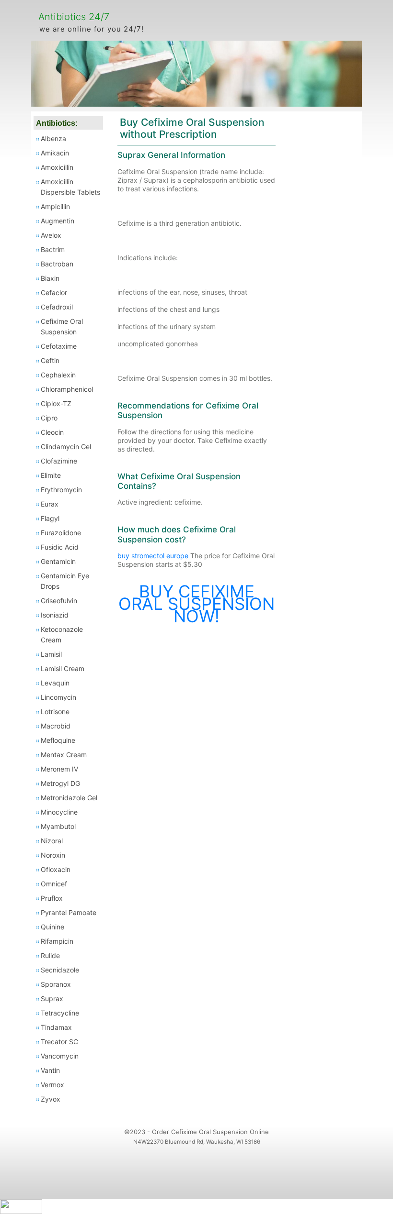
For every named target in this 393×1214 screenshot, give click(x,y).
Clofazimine (59, 461)
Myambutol (58, 826)
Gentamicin (58, 561)
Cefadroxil (57, 307)
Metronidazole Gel (69, 798)
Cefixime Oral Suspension (62, 326)
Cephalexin (58, 375)
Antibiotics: (57, 123)
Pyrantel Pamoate (68, 912)
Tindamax (56, 1027)
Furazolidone (61, 533)
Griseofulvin (59, 600)
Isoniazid (55, 615)
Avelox (51, 235)
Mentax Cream (64, 754)
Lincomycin (58, 697)
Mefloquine (58, 740)
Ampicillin (55, 206)
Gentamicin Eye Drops (65, 581)
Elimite (51, 475)
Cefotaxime (59, 346)
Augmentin (57, 221)
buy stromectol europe (152, 556)
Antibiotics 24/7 (73, 16)
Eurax (49, 504)
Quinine (52, 927)
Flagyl (50, 518)
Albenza (53, 138)
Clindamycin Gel (66, 446)
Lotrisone (55, 711)
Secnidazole (60, 970)
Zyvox (50, 1099)
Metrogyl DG (60, 783)
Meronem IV (59, 769)
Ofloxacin (55, 869)
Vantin (50, 1070)
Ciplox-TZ (56, 403)
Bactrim (53, 249)
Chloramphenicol (67, 389)
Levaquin (55, 683)
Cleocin (52, 432)
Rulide (50, 955)
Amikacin (55, 153)
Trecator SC (59, 1041)
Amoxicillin (57, 167)
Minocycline (59, 812)
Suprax (52, 998)
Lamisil (51, 654)
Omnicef (54, 884)
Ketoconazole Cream (62, 634)
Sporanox (56, 984)
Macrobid (55, 726)
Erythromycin (61, 490)
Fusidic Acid (60, 547)
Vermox (52, 1085)
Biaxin (50, 278)
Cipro (49, 418)
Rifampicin (57, 941)
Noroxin (53, 855)
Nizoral (52, 841)
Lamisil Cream (62, 668)
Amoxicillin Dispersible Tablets (70, 186)
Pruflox (52, 898)
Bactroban (57, 264)
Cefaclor (54, 292)
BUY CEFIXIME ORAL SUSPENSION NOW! (196, 603)
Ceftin (50, 360)
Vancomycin (60, 1056)
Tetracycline (60, 1013)
